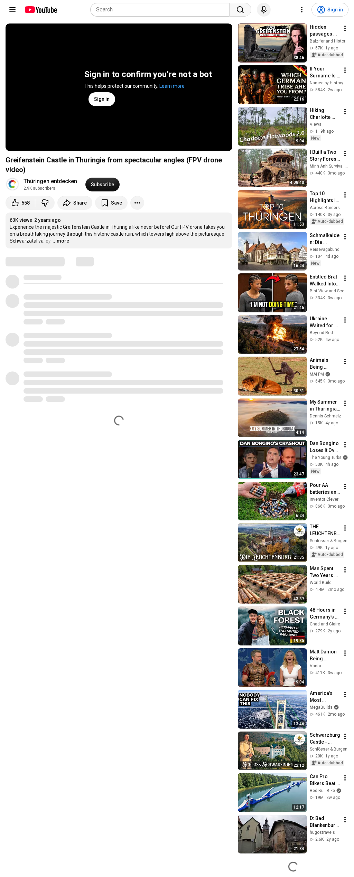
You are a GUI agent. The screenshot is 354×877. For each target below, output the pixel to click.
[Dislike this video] (45, 203)
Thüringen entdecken (50, 181)
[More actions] (137, 203)
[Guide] (12, 10)
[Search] (240, 10)
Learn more (172, 86)
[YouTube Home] (40, 9)
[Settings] (302, 10)
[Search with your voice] (264, 10)
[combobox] (162, 10)
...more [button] (61, 241)
